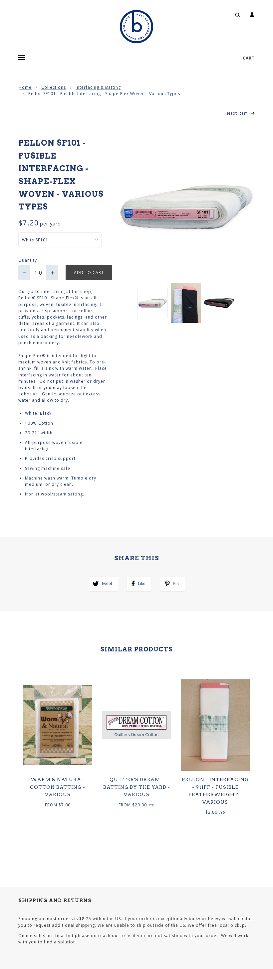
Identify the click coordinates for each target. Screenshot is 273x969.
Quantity (27, 260)
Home (25, 87)
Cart (249, 58)
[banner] (136, 26)
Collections (53, 87)
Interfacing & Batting (98, 87)
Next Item (238, 113)
